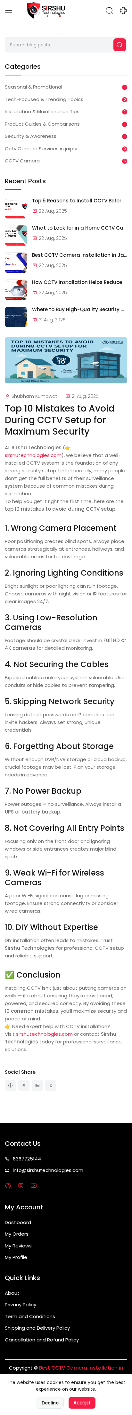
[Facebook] (10, 1085)
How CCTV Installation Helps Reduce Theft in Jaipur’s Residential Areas (79, 282)
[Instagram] (20, 1185)
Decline (50, 1403)
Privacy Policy (20, 1304)
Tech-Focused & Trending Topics (44, 99)
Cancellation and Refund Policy (42, 1339)
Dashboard (18, 1222)
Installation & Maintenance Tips (42, 111)
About (12, 1293)
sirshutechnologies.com (33, 455)
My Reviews (18, 1245)
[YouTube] (33, 1185)
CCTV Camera (22, 160)
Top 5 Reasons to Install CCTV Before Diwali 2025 (79, 201)
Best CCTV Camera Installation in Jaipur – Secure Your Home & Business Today (79, 255)
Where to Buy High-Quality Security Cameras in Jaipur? (79, 309)
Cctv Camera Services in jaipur (41, 148)
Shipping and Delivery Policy (37, 1328)
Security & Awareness (30, 136)
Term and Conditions (30, 1316)
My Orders (17, 1233)
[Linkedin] (37, 1085)
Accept (82, 1402)
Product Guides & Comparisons (42, 124)
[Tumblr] (50, 1085)
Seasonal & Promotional (33, 86)
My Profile (16, 1257)
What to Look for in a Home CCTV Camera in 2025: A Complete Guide (79, 228)
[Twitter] (23, 1085)
